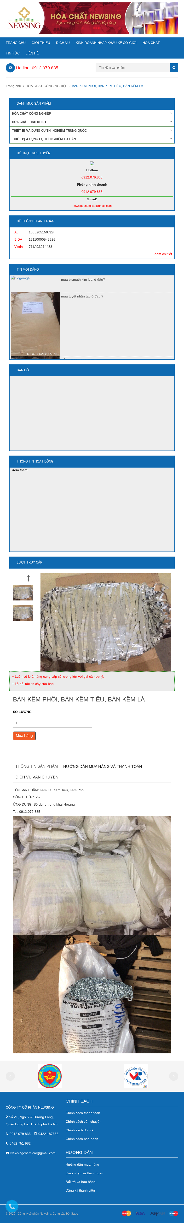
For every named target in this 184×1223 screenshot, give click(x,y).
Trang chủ (16, 43)
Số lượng (22, 712)
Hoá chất (151, 43)
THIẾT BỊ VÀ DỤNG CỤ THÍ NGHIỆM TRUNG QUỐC (49, 130)
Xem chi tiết (163, 254)
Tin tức (13, 53)
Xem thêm (20, 470)
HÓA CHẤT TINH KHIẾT (29, 122)
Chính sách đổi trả (79, 1130)
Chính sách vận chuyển (83, 1121)
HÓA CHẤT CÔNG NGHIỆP (46, 86)
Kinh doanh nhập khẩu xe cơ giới (106, 43)
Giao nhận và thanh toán (84, 1173)
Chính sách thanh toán (83, 1113)
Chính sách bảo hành (82, 1139)
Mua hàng (24, 736)
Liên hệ (32, 53)
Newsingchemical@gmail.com (33, 1153)
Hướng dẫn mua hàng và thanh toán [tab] (102, 767)
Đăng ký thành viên (80, 1190)
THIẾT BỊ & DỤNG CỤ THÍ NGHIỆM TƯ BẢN (44, 139)
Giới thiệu (41, 43)
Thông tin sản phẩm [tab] (36, 766)
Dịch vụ (63, 43)
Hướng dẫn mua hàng (82, 1164)
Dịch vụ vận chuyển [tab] (37, 777)
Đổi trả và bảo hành (81, 1182)
